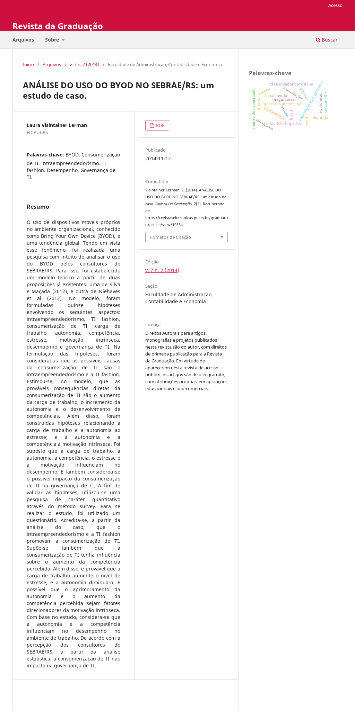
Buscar (329, 39)
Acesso (335, 5)
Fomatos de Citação (170, 237)
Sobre (52, 39)
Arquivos (23, 39)
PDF (159, 125)
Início (28, 64)
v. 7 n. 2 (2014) (84, 64)
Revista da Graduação (57, 26)
